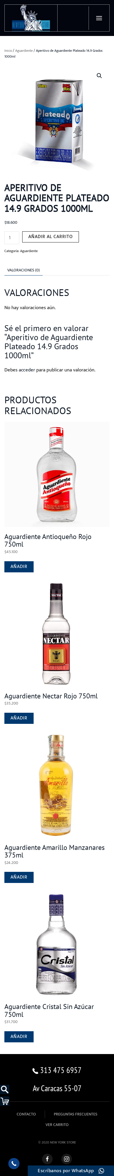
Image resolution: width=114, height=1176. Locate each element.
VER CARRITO (57, 1124)
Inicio (8, 51)
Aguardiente (24, 51)
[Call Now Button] (14, 1163)
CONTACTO (26, 1114)
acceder (27, 370)
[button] (99, 18)
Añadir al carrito (50, 237)
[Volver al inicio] (31, 18)
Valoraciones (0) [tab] (23, 270)
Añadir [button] (19, 567)
